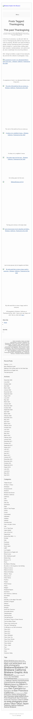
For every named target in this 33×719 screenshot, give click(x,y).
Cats (5, 498)
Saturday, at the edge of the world (12, 599)
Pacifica (6, 580)
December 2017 (8, 441)
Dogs (5, 506)
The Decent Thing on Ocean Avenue (13, 619)
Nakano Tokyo (16, 686)
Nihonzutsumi (7, 576)
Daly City (6, 502)
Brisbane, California (7, 34)
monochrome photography (11, 347)
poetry (6, 689)
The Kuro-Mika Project (10, 621)
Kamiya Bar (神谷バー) (10, 536)
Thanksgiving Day (19, 352)
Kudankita (6, 544)
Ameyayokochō (8, 488)
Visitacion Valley (8, 653)
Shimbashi (7, 605)
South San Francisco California (14, 700)
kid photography (20, 679)
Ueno (5, 651)
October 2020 (7, 408)
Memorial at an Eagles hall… (11, 370)
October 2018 (7, 427)
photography (25, 686)
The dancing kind (8, 372)
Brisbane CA (26, 342)
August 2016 (7, 467)
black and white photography (15, 664)
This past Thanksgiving (16, 30)
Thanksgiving (25, 351)
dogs (22, 675)
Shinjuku (6, 607)
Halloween (6, 516)
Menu (17, 14)
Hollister (6, 520)
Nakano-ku (15, 684)
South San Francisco (9, 609)
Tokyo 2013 (7, 631)
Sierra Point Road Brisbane (19, 349)
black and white (17, 341)
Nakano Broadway (8, 572)
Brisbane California (10, 343)
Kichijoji (6, 538)
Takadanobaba (8, 613)
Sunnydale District (8, 611)
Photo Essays (26, 34)
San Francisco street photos (18, 348)
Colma (5, 500)
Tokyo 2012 (7, 629)
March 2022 (7, 388)
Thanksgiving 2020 (9, 352)
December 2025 (8, 380)
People (6, 582)
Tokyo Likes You (8, 637)
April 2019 (6, 421)
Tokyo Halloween (8, 635)
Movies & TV (7, 560)
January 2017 (7, 457)
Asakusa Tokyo (21, 660)
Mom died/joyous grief (9, 366)
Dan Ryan (18, 33)
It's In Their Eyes (8, 528)
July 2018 (6, 429)
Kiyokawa (6, 542)
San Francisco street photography (15, 694)
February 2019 (7, 425)
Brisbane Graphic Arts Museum (16, 673)
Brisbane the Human (9, 492)
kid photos (14, 344)
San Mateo (7, 595)
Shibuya (6, 603)
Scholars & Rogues (9, 601)
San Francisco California (16, 691)
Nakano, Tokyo (8, 574)
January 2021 (7, 404)
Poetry (5, 585)
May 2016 (6, 473)
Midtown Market (25, 344)
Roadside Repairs (8, 589)
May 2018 (6, 433)
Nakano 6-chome (8, 570)
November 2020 (8, 406)
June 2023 (6, 382)
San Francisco (15, 688)
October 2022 (7, 384)
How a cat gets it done (10, 524)
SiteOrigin (19, 715)
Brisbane (19, 342)
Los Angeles (7, 550)
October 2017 (7, 443)
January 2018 (7, 439)
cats (15, 675)
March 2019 (7, 423)
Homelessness (8, 522)
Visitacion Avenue (10, 705)
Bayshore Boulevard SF (20, 661)
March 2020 (7, 413)
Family (6, 510)
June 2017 (6, 451)
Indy (5, 526)
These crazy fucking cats (10, 623)
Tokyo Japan (22, 703)
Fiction (6, 512)
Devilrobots (7, 504)
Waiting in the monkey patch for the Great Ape (16, 368)
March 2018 (7, 435)
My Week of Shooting (9, 564)
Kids (5, 540)
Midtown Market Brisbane (15, 345)
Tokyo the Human (8, 641)
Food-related (15, 34)
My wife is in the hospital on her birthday (14, 566)
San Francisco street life (19, 693)
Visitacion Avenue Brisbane (22, 353)
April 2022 (6, 386)
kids (19, 344)
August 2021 (7, 396)
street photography (12, 350)
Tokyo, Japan (7, 645)
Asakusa (6, 490)
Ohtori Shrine (7, 578)
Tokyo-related (7, 643)
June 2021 (6, 398)
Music (5, 562)
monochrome (25, 345)
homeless (15, 676)
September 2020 (8, 409)
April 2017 (6, 453)
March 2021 (7, 402)
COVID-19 (24, 343)
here (22, 315)
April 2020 (6, 411)
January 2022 (7, 390)
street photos (20, 350)
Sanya (5, 597)
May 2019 (6, 419)
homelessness (10, 678)
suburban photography (15, 351)
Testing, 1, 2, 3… (8, 364)
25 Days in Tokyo (8, 484)
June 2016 (6, 471)
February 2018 (7, 437)
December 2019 (8, 417)
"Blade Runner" (8, 482)
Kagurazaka (7, 534)
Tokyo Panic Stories (9, 639)
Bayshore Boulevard (9, 662)
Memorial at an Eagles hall (11, 552)
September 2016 (8, 465)
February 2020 (7, 415)
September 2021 (8, 394)
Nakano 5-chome (8, 568)
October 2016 (7, 463)
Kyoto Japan (7, 546)
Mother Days (7, 558)
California (6, 496)
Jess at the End (8, 532)
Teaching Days (8, 615)
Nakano (7, 684)
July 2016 (6, 469)
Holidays (21, 34)
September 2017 (8, 445)
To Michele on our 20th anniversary (13, 627)
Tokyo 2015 (7, 633)
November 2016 (8, 461)
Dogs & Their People (9, 508)
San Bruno (7, 591)
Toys (5, 647)
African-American (9, 660)
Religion (6, 587)
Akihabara (6, 486)
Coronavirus (18, 343)
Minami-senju (7, 554)
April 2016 (6, 475)
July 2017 (6, 449)
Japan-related (7, 530)
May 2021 (6, 400)
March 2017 (7, 455)
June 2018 (6, 431)
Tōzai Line (6, 649)
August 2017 (7, 447)
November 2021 (8, 392)
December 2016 (8, 459)
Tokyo (13, 703)
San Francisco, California (10, 593)
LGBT (5, 548)
